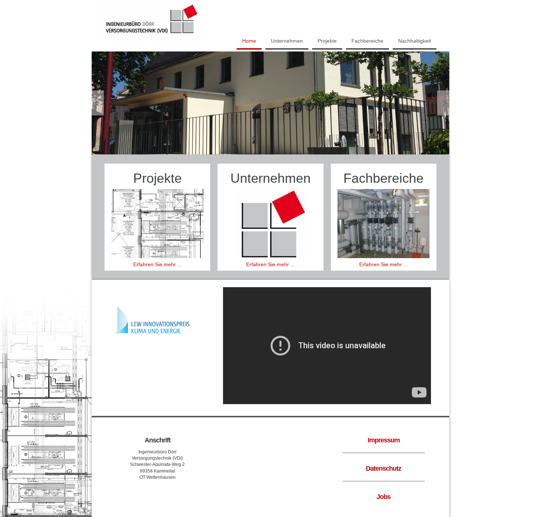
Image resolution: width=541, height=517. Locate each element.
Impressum (384, 440)
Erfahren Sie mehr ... (157, 264)
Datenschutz (383, 468)
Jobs (383, 496)
